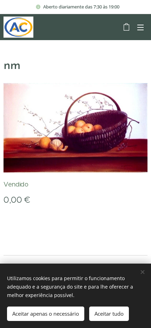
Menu (140, 27)
